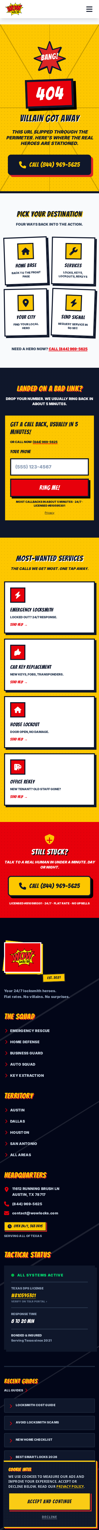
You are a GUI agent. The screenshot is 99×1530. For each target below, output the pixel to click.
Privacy (49, 512)
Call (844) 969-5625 (54, 164)
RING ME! (49, 487)
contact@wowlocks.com (35, 1213)
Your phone (20, 451)
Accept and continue (49, 1501)
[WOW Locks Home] (14, 9)
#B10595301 (23, 1295)
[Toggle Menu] (89, 9)
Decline (49, 1517)
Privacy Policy (70, 1486)
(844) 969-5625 (45, 442)
